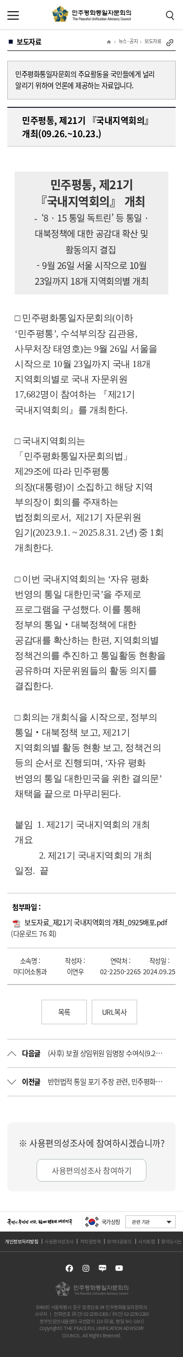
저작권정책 (90, 1241)
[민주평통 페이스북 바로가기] (69, 1268)
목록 (64, 1012)
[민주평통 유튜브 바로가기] (119, 1268)
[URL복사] (170, 43)
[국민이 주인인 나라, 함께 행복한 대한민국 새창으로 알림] (39, 1222)
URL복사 (114, 1012)
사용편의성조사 (59, 1241)
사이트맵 (146, 1241)
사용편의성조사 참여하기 (91, 1170)
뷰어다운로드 (119, 1241)
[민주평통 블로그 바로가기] (102, 1268)
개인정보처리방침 (21, 1241)
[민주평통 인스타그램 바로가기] (86, 1268)
